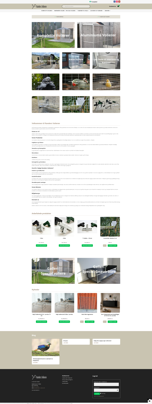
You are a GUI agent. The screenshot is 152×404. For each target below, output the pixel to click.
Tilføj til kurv (112, 245)
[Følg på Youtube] (119, 2)
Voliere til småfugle (106, 82)
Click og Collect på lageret (67, 379)
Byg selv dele (106, 105)
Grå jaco (65, 340)
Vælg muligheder (41, 245)
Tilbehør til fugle (83, 10)
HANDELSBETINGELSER (67, 377)
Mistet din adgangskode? (99, 396)
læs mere (35, 362)
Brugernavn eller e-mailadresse (102, 381)
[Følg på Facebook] (114, 2)
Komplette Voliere (46, 10)
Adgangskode (99, 387)
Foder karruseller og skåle (45, 105)
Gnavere (107, 10)
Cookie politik (65, 381)
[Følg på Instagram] (117, 2)
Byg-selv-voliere (70, 10)
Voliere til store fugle (45, 82)
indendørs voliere (59, 10)
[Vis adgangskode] (117, 390)
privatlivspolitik (65, 383)
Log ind (97, 393)
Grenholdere (76, 105)
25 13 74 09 (35, 386)
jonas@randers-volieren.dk (39, 387)
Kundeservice (112, 6)
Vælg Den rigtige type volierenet (102, 340)
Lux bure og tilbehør (96, 10)
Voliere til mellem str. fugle (76, 82)
